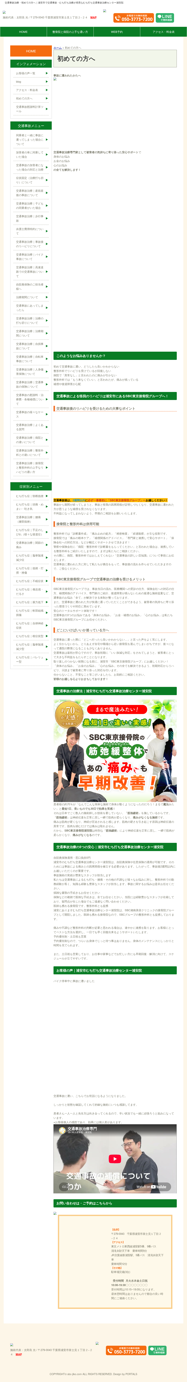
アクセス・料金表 (164, 32)
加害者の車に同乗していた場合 (29, 154)
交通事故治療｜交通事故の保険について (29, 384)
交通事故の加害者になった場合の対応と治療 (29, 167)
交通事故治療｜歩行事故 (29, 218)
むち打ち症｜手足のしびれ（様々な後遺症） (29, 532)
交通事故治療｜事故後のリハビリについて (29, 244)
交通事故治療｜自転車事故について (29, 359)
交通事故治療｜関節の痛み (29, 545)
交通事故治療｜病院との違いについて (29, 440)
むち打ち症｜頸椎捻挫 (29, 496)
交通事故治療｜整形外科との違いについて (29, 452)
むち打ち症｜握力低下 (29, 602)
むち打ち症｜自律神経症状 (29, 625)
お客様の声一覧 (25, 73)
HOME (23, 32)
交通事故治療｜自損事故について (29, 346)
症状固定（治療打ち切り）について (29, 180)
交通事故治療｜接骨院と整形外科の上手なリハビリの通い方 (29, 467)
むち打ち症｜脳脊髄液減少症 (29, 557)
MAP (93, 17)
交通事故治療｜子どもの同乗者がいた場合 (29, 205)
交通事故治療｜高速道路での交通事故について (29, 271)
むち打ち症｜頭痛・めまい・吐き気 (29, 506)
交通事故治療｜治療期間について (29, 333)
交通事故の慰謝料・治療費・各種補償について (29, 399)
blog (18, 81)
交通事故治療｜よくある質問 (29, 427)
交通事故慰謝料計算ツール (29, 109)
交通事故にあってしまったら (29, 308)
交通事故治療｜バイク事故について (29, 256)
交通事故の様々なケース (29, 414)
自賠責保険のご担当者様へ (29, 286)
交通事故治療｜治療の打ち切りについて (29, 320)
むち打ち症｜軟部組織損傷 (29, 612)
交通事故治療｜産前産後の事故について (29, 193)
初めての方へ (24, 98)
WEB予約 (117, 32)
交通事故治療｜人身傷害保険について (29, 371)
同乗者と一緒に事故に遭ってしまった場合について (29, 139)
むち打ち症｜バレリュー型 (29, 659)
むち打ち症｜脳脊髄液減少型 (29, 646)
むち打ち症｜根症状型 (29, 636)
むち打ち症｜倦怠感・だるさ (29, 591)
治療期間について (27, 297)
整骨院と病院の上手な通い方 (70, 32)
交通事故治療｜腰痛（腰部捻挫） (28, 519)
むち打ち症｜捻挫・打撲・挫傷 (29, 570)
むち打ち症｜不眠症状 (29, 581)
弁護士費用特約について (29, 231)
